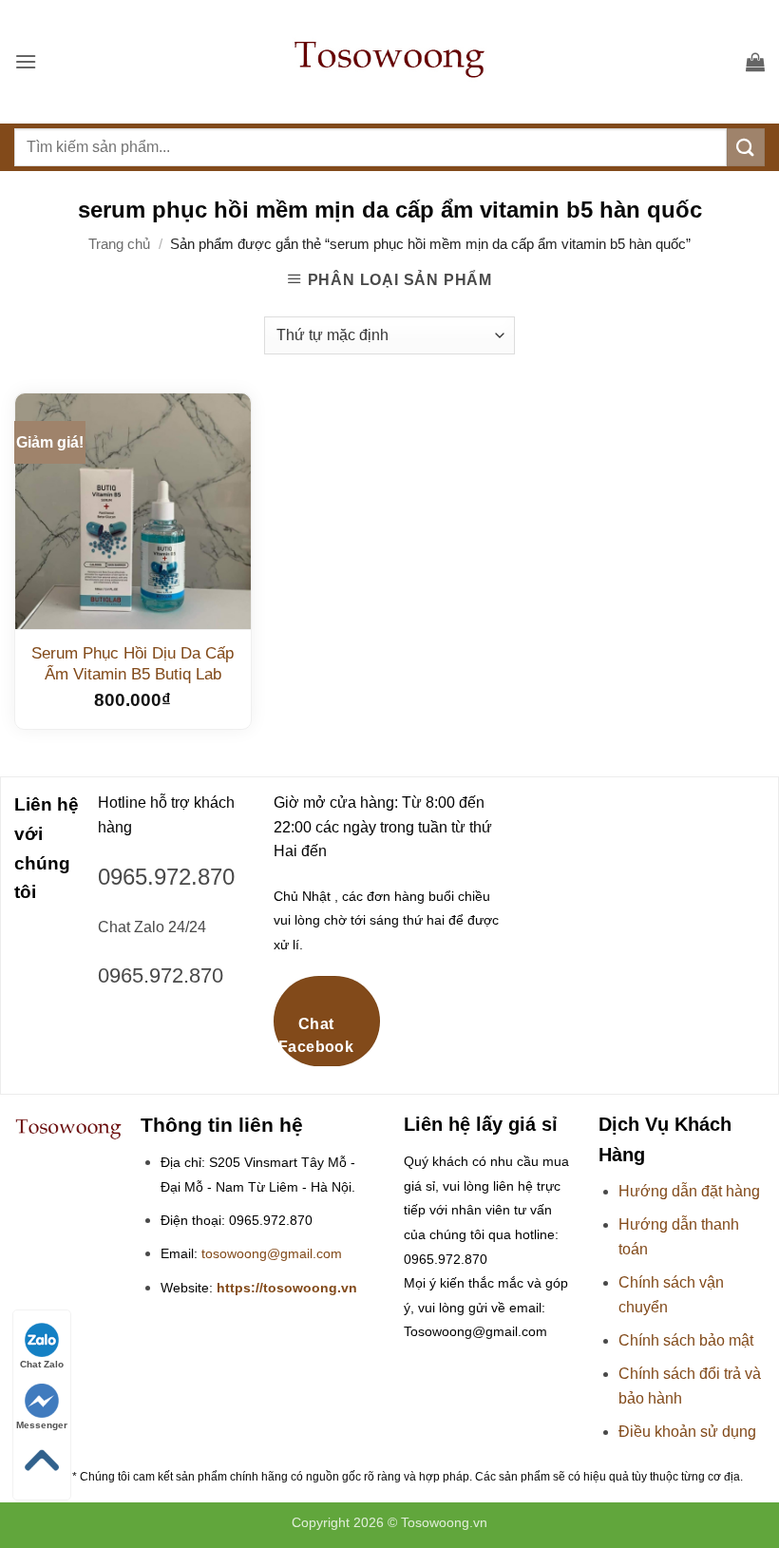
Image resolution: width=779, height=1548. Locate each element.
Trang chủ (119, 244)
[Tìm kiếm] (746, 146)
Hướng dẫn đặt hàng (689, 1191)
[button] (25, 61)
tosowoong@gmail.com (271, 1254)
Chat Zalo (42, 1364)
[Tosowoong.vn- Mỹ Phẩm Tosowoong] (389, 62)
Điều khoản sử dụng (687, 1432)
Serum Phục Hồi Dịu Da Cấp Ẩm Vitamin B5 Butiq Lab (132, 663)
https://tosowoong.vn (287, 1288)
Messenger (41, 1425)
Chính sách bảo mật (685, 1340)
